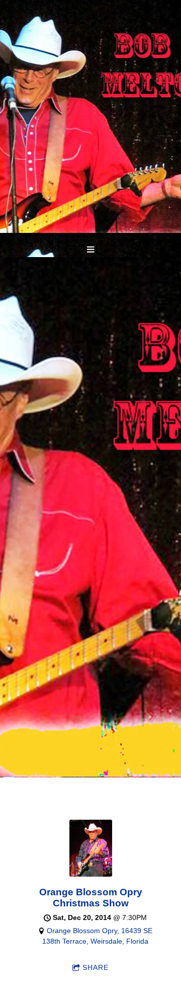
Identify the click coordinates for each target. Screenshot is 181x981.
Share (95, 967)
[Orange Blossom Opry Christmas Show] (90, 874)
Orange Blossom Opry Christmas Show (90, 897)
